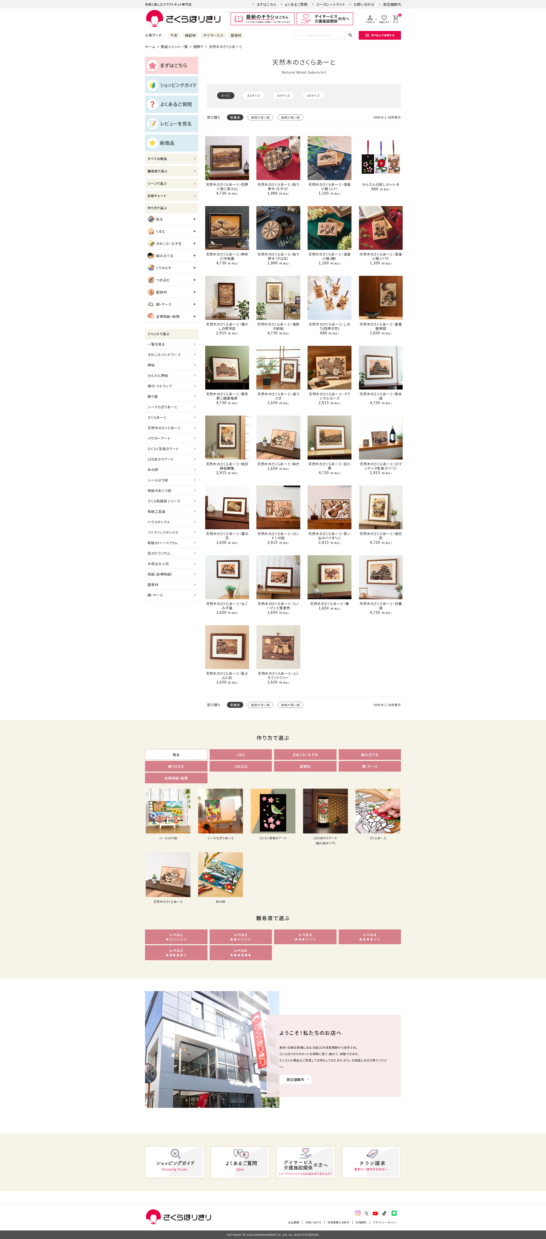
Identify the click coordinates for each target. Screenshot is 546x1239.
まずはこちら (266, 4)
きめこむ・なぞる (168, 243)
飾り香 (153, 396)
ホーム (150, 46)
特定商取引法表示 (338, 1222)
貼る (159, 219)
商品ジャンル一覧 (174, 46)
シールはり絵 (158, 480)
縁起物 (190, 35)
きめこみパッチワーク (164, 354)
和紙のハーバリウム (163, 542)
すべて (225, 95)
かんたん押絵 (158, 375)
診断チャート (157, 195)
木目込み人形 (158, 563)
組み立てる (164, 255)
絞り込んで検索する (383, 35)
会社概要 (293, 1222)
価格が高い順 (290, 117)
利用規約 (361, 1222)
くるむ (160, 231)
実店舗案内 (392, 4)
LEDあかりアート (161, 459)
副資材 (236, 35)
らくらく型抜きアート (163, 448)
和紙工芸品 (157, 511)
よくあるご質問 (296, 4)
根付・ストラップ (160, 385)
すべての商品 (157, 158)
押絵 (151, 365)
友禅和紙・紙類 (168, 316)
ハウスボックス (159, 521)
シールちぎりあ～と (162, 406)
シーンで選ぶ (157, 183)
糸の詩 (153, 469)
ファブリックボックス (163, 532)
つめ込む (163, 279)
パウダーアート (159, 438)
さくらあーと (157, 417)
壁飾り (198, 46)
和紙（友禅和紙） (160, 574)
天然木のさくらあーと (164, 427)
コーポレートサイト (330, 4)
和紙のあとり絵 (159, 490)
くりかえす (163, 267)
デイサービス (213, 35)
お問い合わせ (364, 4)
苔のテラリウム (159, 553)
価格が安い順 (260, 117)
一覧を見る (156, 344)
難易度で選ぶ (157, 171)
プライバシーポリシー (385, 1222)
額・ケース (163, 304)
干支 (174, 35)
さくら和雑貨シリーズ (164, 500)
